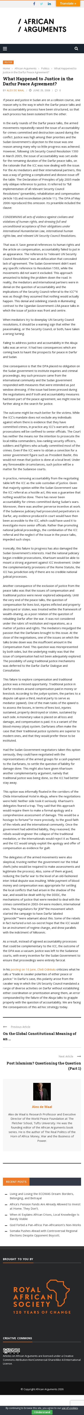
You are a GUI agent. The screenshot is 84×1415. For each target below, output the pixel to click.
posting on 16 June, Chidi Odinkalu (33, 969)
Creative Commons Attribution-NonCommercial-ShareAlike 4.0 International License (42, 1359)
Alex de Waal (15, 90)
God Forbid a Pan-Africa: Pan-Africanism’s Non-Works (45, 1225)
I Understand (42, 1412)
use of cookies (70, 1408)
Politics (8, 62)
